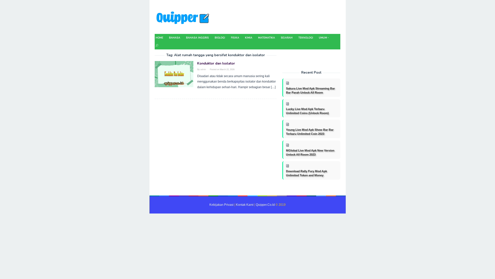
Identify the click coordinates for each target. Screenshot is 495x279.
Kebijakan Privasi (221, 204)
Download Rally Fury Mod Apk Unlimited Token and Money (306, 173)
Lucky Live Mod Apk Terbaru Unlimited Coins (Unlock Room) (307, 111)
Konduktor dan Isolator (216, 63)
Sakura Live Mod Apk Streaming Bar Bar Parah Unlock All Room (310, 90)
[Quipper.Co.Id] (184, 18)
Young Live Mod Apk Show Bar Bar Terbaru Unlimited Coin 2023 (310, 131)
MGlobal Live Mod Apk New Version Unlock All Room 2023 (310, 152)
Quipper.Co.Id (265, 204)
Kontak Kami (244, 204)
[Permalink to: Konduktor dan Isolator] (174, 74)
